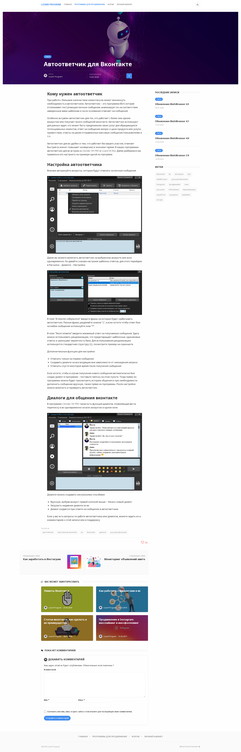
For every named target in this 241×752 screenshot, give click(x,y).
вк (82, 532)
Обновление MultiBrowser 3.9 (172, 155)
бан (189, 174)
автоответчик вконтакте (67, 532)
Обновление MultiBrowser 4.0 (172, 138)
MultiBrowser (162, 179)
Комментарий (50, 669)
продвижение (174, 184)
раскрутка (174, 195)
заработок (161, 195)
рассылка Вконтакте (118, 532)
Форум (111, 4)
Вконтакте (91, 532)
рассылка (160, 189)
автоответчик (48, 532)
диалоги (102, 532)
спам (186, 184)
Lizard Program (55, 76)
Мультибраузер (189, 189)
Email (81, 700)
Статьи (47, 57)
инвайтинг (186, 195)
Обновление (174, 189)
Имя (46, 700)
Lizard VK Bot (109, 150)
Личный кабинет (124, 4)
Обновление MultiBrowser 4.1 (172, 121)
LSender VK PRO (90, 150)
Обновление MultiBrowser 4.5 (172, 104)
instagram (161, 184)
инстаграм (179, 174)
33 (145, 542)
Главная (68, 4)
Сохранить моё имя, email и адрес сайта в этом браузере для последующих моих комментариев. (89, 711)
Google (160, 200)
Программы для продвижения (89, 4)
